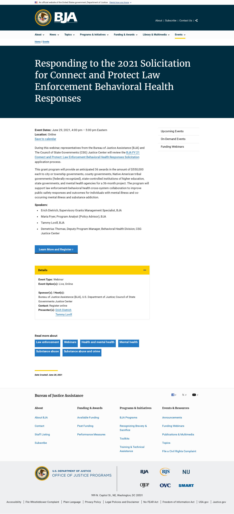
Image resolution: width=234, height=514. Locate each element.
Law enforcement (47, 342)
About (158, 20)
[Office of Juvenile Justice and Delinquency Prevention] (144, 488)
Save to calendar (45, 139)
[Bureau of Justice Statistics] (165, 476)
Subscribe (170, 20)
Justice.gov (219, 502)
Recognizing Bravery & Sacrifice (133, 428)
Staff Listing (42, 434)
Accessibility (14, 502)
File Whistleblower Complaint (42, 502)
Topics (166, 442)
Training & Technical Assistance (132, 449)
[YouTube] (196, 397)
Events (46, 41)
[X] (185, 397)
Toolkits (124, 438)
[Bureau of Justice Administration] (144, 474)
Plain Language (72, 502)
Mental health (129, 342)
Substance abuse (47, 351)
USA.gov (203, 502)
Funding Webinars (173, 426)
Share (199, 23)
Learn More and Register (55, 249)
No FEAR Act (150, 502)
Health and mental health (98, 342)
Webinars (70, 342)
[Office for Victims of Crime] (165, 487)
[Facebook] (175, 397)
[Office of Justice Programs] (43, 17)
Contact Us (185, 20)
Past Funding (85, 426)
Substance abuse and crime (82, 351)
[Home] (65, 17)
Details (42, 270)
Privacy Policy (93, 502)
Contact (39, 426)
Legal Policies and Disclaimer (122, 502)
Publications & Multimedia (178, 434)
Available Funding (88, 417)
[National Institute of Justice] (186, 474)
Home (38, 41)
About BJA (41, 417)
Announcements (172, 417)
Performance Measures (91, 434)
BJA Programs (128, 417)
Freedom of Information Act (178, 502)
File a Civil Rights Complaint (179, 451)
